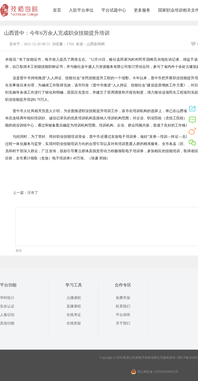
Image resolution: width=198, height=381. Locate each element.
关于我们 (123, 323)
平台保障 (123, 315)
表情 (18, 250)
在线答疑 (74, 323)
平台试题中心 (113, 10)
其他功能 (7, 323)
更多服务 (142, 10)
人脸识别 (7, 315)
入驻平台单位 (81, 10)
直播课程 (74, 306)
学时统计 (7, 298)
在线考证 (74, 315)
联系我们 (123, 306)
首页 (57, 10)
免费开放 (123, 298)
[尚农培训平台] (19, 16)
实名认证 (7, 306)
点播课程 (74, 298)
